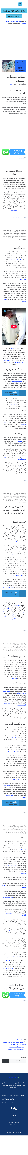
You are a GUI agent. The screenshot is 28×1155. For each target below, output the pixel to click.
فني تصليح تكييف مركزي (15, 575)
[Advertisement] (14, 43)
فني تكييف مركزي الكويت (8, 1099)
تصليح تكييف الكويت (19, 1095)
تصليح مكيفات (11, 553)
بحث (5, 1060)
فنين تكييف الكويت (7, 1095)
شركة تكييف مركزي (8, 587)
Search (23, 1057)
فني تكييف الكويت (16, 21)
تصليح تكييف (6, 785)
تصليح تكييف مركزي (20, 542)
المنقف (22, 1042)
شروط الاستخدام (14, 1124)
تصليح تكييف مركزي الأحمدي (16, 1049)
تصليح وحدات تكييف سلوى (16, 1047)
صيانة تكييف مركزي (11, 865)
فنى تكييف (13, 615)
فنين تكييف (23, 279)
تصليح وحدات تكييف (17, 381)
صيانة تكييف (13, 404)
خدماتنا (14, 1115)
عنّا (14, 1120)
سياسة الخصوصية (14, 1122)
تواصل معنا (14, 1117)
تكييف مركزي (19, 441)
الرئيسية (14, 1113)
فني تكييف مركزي (16, 259)
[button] (7, 3)
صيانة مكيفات (22, 467)
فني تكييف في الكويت (7, 1102)
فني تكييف (14, 210)
